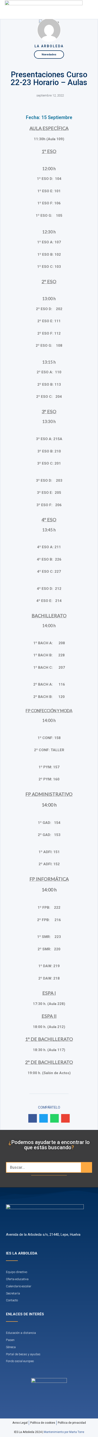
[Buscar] (86, 1167)
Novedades (49, 54)
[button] (82, 9)
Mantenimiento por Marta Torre (64, 1432)
